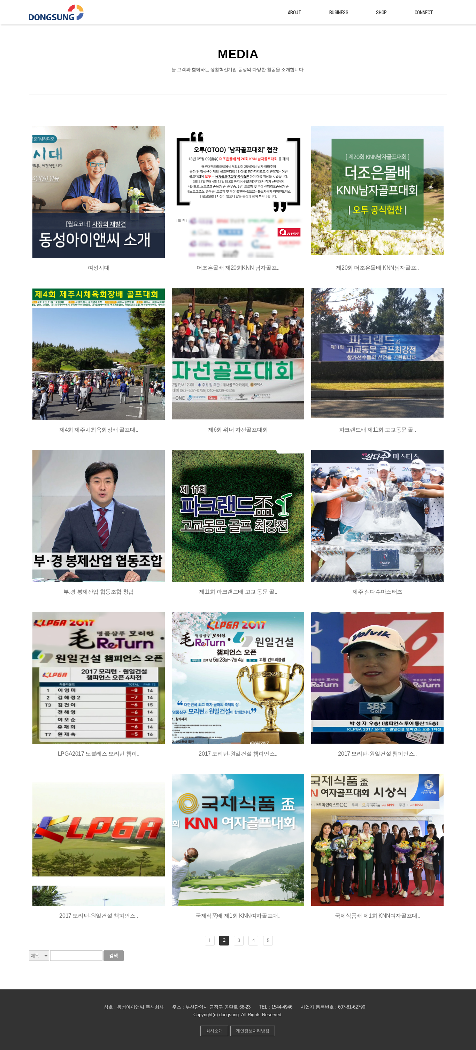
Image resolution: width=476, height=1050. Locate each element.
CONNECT (424, 12)
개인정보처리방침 (252, 1030)
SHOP (381, 12)
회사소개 (214, 1030)
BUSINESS (338, 12)
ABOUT (294, 12)
